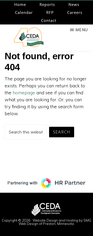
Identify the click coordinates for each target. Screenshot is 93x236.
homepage (24, 93)
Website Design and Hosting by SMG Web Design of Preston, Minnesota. (55, 222)
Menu (81, 29)
